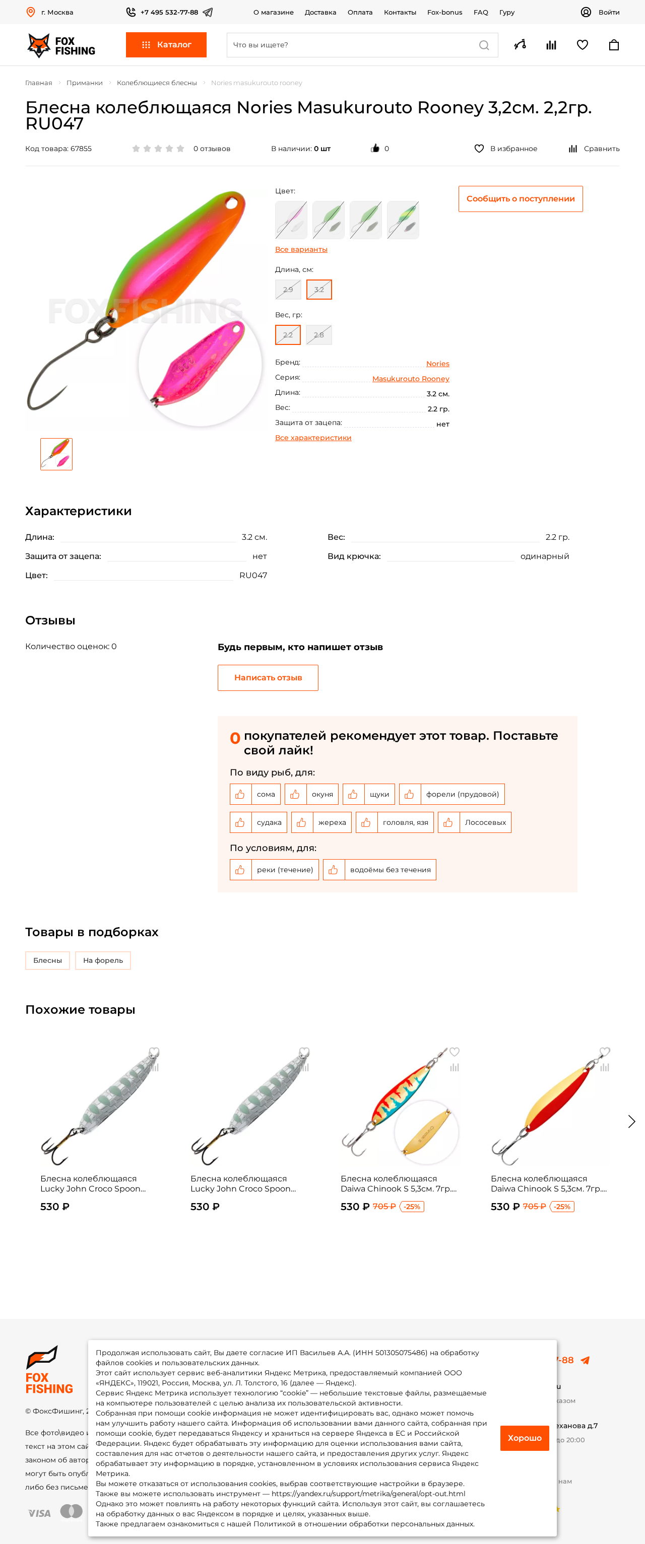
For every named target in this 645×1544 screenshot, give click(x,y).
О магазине (273, 12)
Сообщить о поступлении (521, 198)
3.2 (319, 289)
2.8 (319, 334)
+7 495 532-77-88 (169, 12)
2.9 (288, 289)
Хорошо (525, 1438)
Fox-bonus (445, 12)
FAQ (481, 12)
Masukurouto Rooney (410, 378)
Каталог (174, 44)
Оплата (360, 12)
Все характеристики (313, 437)
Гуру (506, 12)
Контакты (400, 12)
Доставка (321, 12)
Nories (437, 363)
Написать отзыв (268, 677)
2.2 (288, 334)
